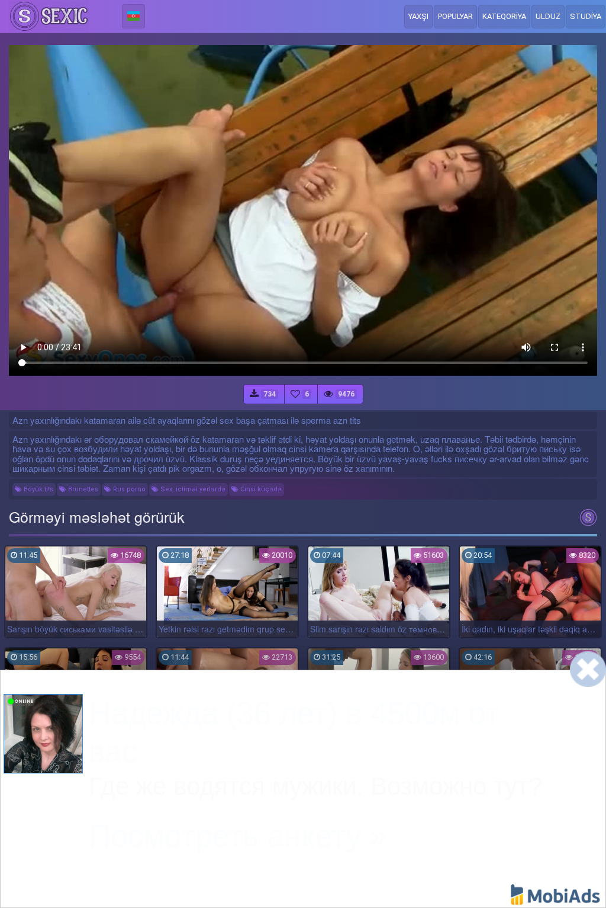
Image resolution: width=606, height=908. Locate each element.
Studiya (585, 16)
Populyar (455, 16)
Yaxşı (418, 16)
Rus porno (128, 489)
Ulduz (548, 16)
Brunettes (82, 489)
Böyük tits (37, 489)
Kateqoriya (504, 16)
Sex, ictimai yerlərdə (192, 489)
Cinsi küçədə (260, 489)
